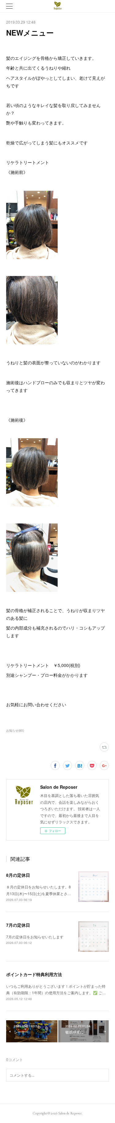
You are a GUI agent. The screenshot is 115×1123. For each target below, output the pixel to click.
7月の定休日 (18, 925)
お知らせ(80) (15, 730)
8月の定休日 (18, 875)
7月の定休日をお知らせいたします (34, 936)
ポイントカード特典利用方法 (34, 974)
